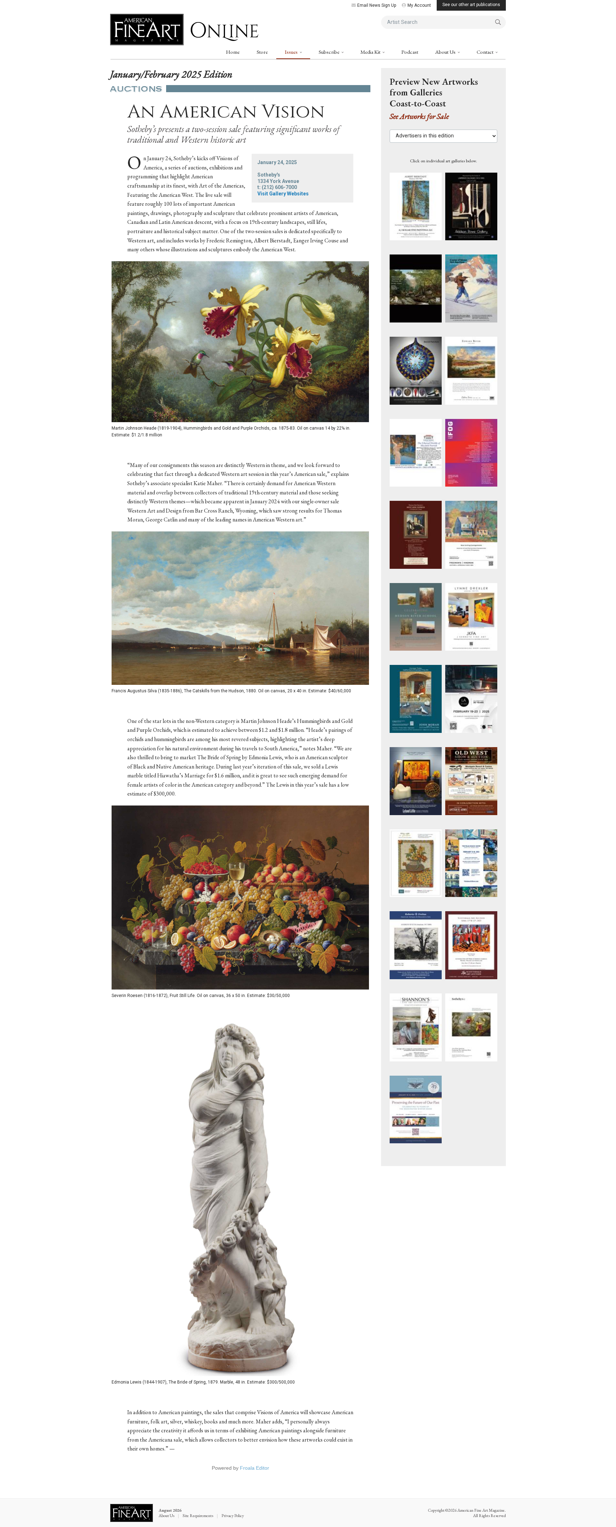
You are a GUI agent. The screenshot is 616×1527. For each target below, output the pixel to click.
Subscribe (329, 51)
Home (233, 51)
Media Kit (370, 51)
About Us (446, 51)
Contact (485, 51)
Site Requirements (198, 1515)
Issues (292, 51)
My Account (419, 5)
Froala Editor (254, 1468)
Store (262, 51)
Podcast (409, 51)
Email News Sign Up (376, 5)
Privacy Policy (232, 1515)
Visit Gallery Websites (283, 193)
